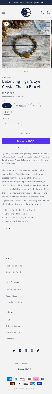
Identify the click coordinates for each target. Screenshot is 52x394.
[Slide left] (19, 72)
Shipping (5, 96)
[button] (3, 12)
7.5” (7, 112)
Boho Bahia (22, 388)
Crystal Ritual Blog (14, 302)
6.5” (7, 106)
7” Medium (21, 106)
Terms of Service (13, 332)
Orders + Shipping (13, 326)
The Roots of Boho (14, 266)
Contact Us (10, 338)
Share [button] (7, 228)
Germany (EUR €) (24, 369)
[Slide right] (33, 72)
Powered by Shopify (32, 388)
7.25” (35, 106)
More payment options (26, 148)
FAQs (8, 319)
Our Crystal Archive (14, 272)
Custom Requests (13, 289)
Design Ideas (11, 296)
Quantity (5, 118)
